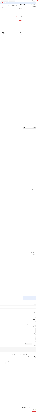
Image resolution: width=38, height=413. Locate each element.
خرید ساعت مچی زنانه (25, 353)
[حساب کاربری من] (7, 2)
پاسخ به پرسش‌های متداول (19, 353)
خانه (35, 4)
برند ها (34, 4)
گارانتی (20, 354)
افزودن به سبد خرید (20, 20)
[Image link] (32, 353)
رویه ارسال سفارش (13, 353)
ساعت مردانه (32, 4)
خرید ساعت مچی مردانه (25, 354)
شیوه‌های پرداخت (13, 354)
